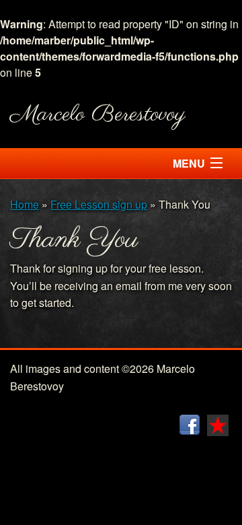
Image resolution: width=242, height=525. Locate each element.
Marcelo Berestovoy (98, 114)
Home (24, 204)
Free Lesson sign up (98, 204)
